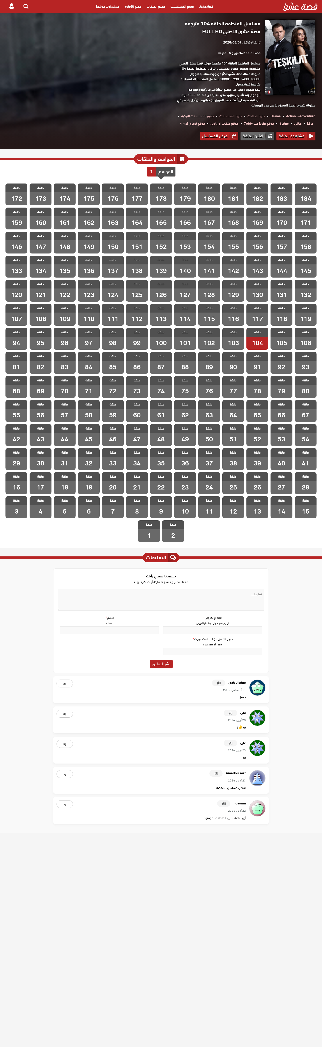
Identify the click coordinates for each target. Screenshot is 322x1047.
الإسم (109, 618)
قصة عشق (206, 6)
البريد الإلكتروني (212, 618)
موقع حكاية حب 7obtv (259, 123)
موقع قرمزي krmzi (192, 123)
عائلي (297, 123)
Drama (276, 116)
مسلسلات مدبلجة (107, 6)
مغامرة (284, 123)
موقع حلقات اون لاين (225, 123)
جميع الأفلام (133, 6)
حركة (310, 123)
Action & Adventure (300, 116)
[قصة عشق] (300, 6)
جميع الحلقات (156, 6)
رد (64, 683)
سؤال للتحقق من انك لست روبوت (213, 639)
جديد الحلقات (256, 116)
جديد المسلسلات (230, 116)
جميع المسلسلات (182, 6)
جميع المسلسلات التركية (197, 116)
